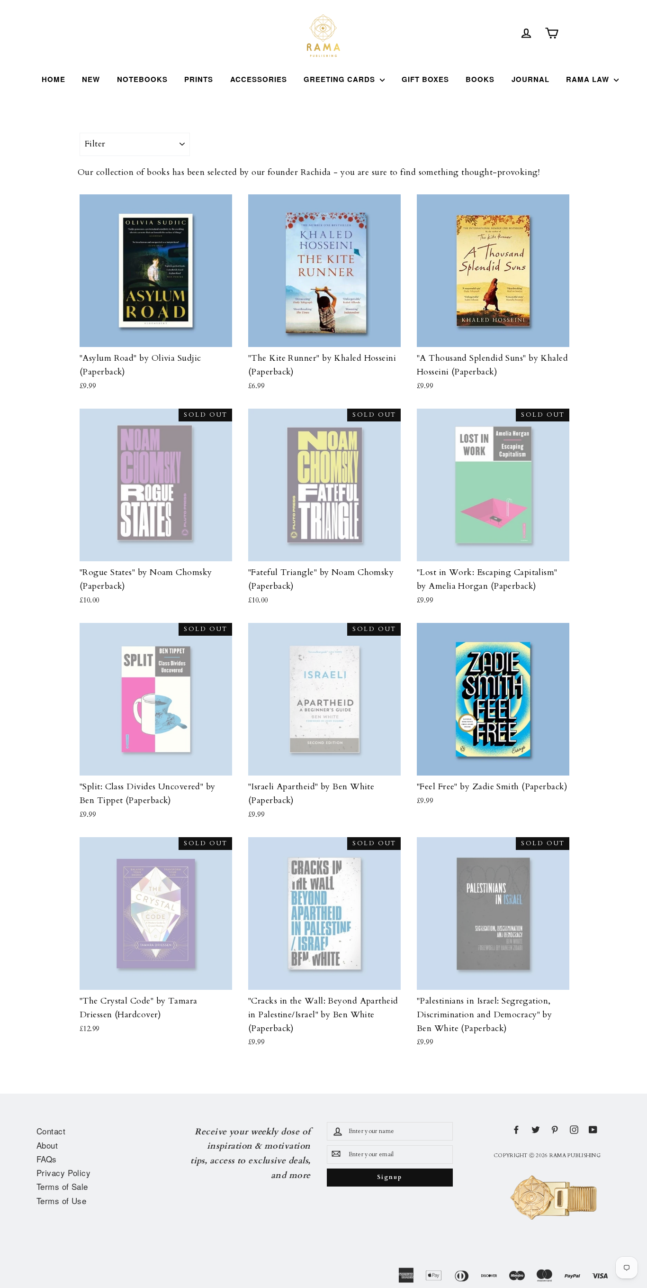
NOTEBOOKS (142, 79)
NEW (91, 79)
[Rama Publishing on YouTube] (593, 1129)
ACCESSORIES (258, 79)
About (47, 1145)
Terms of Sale (62, 1186)
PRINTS (198, 79)
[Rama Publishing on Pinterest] (554, 1129)
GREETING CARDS (340, 79)
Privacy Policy (63, 1172)
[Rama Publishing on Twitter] (535, 1129)
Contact (50, 1131)
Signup (389, 1177)
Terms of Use (61, 1200)
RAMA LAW (588, 79)
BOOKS (480, 79)
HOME (53, 79)
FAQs (46, 1159)
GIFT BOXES (425, 79)
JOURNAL (530, 79)
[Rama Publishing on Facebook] (516, 1129)
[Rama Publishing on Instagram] (574, 1129)
